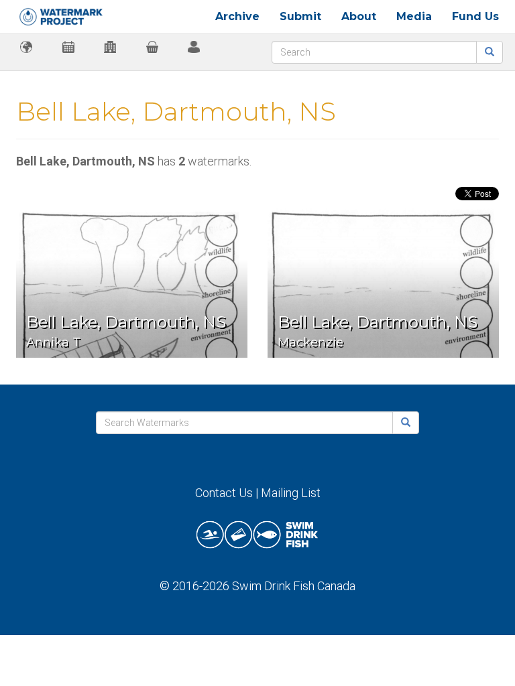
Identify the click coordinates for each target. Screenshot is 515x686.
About (358, 16)
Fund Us (475, 16)
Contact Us (224, 493)
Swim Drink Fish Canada (293, 586)
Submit (300, 16)
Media (414, 16)
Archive (237, 16)
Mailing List (291, 493)
